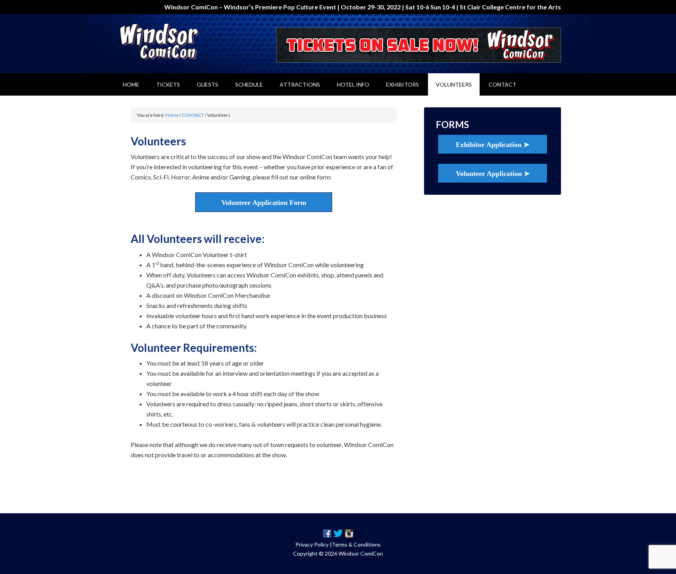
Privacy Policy (312, 544)
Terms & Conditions (356, 544)
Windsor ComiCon (181, 41)
